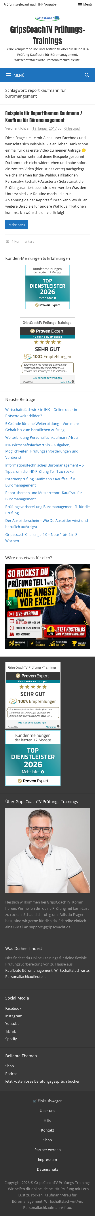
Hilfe (47, 1120)
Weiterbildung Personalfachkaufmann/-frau (41, 437)
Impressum (47, 1159)
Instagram (13, 1016)
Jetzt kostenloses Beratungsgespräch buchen (42, 1081)
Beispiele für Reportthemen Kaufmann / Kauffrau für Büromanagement (43, 117)
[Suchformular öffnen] (87, 75)
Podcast (12, 1073)
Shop (9, 1066)
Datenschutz (47, 1169)
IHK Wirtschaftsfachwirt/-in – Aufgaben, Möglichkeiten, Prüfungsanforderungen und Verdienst (41, 451)
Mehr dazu (17, 224)
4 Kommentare (22, 241)
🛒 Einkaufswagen (47, 1100)
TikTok (10, 1031)
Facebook (13, 1008)
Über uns (47, 1110)
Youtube (12, 1023)
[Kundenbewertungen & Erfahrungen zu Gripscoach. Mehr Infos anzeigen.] (47, 382)
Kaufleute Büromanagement (29, 970)
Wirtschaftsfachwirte (71, 970)
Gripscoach (72, 128)
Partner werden (47, 1149)
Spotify (11, 1038)
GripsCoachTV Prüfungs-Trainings (47, 35)
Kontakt (47, 1130)
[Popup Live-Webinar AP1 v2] (47, 647)
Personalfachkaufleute (24, 976)
